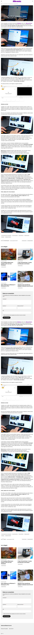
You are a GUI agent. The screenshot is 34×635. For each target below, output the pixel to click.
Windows (19, 23)
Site (3, 310)
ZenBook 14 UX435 (8, 535)
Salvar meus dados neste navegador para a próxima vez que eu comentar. (15, 315)
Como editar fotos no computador (6, 235)
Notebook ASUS (27, 235)
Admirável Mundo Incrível (6, 625)
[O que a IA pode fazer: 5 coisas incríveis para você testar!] (25, 254)
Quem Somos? (11, 628)
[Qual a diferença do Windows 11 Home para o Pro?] (8, 276)
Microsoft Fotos (29, 23)
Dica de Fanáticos (14, 235)
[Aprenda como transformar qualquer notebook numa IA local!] (25, 276)
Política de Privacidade (4, 628)
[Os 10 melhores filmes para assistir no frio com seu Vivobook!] (8, 254)
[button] (1, 1)
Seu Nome (4, 305)
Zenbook (2, 535)
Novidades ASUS (30, 240)
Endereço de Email (20, 305)
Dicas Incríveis (24, 240)
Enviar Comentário (6, 317)
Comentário (5, 597)
